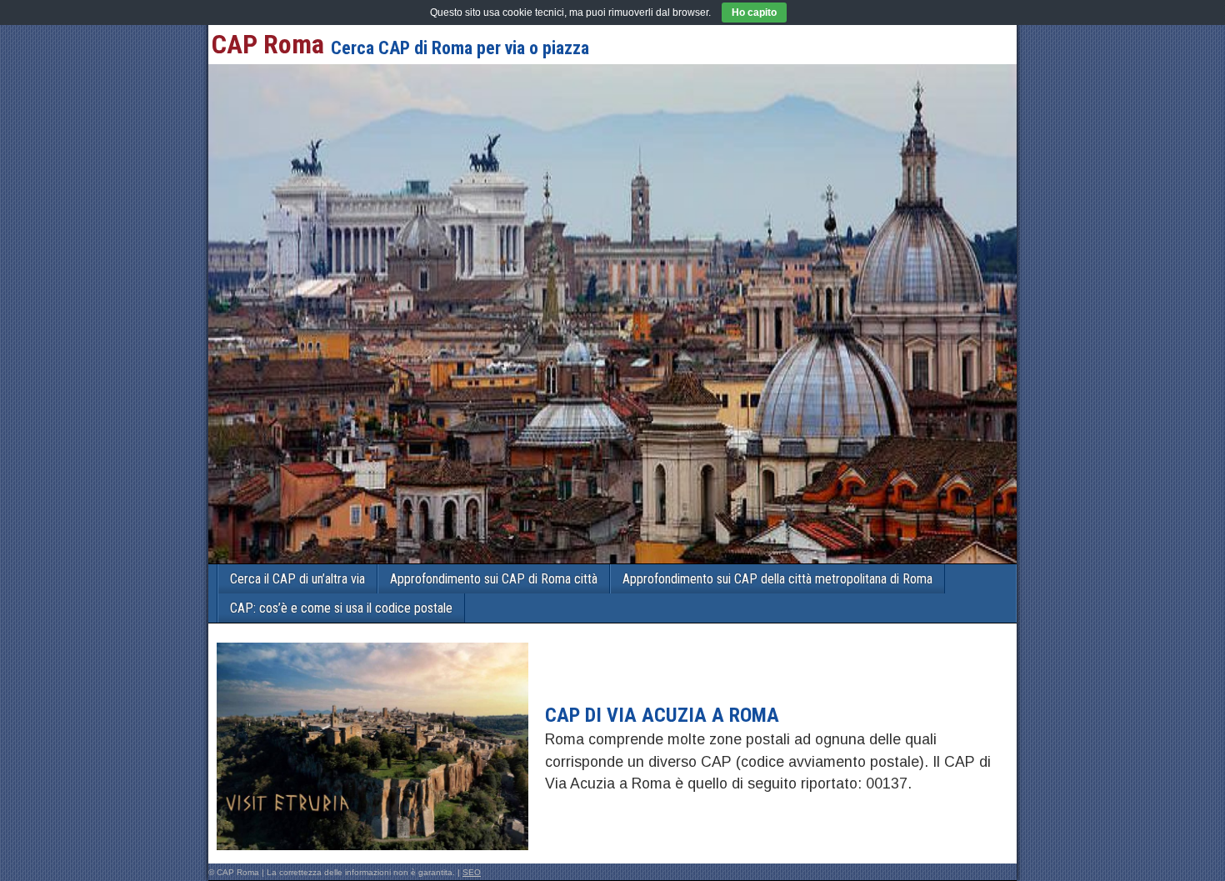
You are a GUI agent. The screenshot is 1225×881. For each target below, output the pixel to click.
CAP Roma (268, 44)
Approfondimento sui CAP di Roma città (494, 579)
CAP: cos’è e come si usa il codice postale (341, 608)
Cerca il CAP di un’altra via (297, 579)
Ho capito (754, 12)
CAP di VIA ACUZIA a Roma (662, 715)
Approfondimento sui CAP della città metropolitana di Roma (777, 579)
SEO (471, 872)
